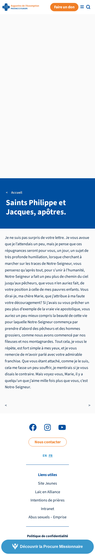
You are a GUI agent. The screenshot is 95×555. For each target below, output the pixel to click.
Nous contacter (48, 442)
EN (45, 455)
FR (51, 455)
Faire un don (64, 7)
